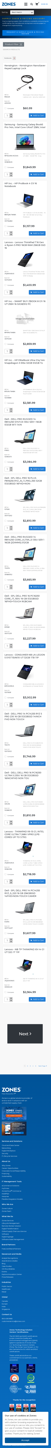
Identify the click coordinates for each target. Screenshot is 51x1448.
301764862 (8, 221)
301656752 (8, 574)
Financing (5, 1173)
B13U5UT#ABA (10, 391)
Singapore (6, 1309)
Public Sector (7, 1286)
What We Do (7, 1216)
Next (24, 1033)
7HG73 (7, 745)
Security (5, 1153)
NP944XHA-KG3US (11, 156)
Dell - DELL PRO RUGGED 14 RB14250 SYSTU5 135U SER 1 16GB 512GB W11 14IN (23, 422)
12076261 (8, 692)
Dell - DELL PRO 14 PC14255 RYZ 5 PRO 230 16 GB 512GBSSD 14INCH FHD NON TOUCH (23, 716)
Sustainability (7, 1176)
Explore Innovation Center (12, 1274)
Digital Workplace (8, 1151)
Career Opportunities (10, 1168)
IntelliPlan (5, 1194)
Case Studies (7, 1266)
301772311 (8, 633)
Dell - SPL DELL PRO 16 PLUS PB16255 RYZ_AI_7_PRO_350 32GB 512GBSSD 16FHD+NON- (23, 481)
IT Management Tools (11, 1181)
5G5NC (7, 922)
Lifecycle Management (10, 1223)
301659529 (8, 162)
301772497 (9, 928)
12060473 (8, 457)
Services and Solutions (12, 1141)
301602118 (8, 869)
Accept (25, 1440)
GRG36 (7, 804)
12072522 (8, 751)
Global (4, 1297)
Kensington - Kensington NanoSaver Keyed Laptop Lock (25, 67)
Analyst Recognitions (10, 1258)
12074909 (8, 280)
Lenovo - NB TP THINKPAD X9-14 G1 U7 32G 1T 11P (24, 951)
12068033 (8, 810)
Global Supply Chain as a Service (14, 1231)
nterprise (5, 1196)
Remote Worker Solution (11, 1226)
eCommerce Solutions (10, 1186)
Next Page (42, 1066)
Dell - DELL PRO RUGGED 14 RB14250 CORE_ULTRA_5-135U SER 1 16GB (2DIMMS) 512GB (24, 540)
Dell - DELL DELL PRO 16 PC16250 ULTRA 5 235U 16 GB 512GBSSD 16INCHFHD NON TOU (23, 775)
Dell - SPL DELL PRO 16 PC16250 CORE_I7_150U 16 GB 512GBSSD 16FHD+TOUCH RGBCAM (22, 599)
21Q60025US (9, 863)
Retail (4, 1292)
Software (5, 1234)
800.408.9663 (7, 1318)
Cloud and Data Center (10, 1145)
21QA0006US (9, 981)
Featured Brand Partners (11, 1249)
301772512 (8, 515)
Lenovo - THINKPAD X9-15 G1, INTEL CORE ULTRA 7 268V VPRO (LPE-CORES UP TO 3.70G (24, 834)
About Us (6, 1161)
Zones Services (8, 1220)
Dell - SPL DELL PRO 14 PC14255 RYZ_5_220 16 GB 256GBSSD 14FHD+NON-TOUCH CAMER (22, 893)
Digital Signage (7, 1237)
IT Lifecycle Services (9, 1156)
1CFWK (7, 509)
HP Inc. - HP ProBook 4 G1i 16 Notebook (21, 185)
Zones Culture (7, 1208)
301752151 (8, 339)
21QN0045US (9, 273)
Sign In (44, 4)
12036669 (8, 398)
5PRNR (7, 627)
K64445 (7, 97)
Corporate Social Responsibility (14, 1171)
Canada (5, 1301)
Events (4, 1272)
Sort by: (12, 12)
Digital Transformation (10, 1229)
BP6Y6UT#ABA (10, 332)
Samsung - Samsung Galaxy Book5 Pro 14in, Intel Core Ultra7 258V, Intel (25, 126)
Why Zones (6, 1165)
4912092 (8, 103)
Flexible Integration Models (12, 1199)
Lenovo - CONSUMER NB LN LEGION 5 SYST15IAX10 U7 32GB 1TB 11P (25, 656)
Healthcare (6, 1289)
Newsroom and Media (11, 1254)
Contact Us (7, 1314)
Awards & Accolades (9, 1261)
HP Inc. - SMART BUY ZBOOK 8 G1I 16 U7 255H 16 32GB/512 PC (25, 302)
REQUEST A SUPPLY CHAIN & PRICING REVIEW (25, 33)
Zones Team (6, 1211)
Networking (6, 1148)
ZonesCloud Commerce (11, 1191)
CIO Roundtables (8, 1269)
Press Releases (7, 1277)
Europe (4, 1304)
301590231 (8, 987)
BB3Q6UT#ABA (10, 215)
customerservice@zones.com (13, 1321)
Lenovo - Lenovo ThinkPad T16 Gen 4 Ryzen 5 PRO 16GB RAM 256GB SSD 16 (25, 245)
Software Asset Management (13, 1239)
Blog (3, 1263)
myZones (5, 1188)
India (3, 1306)
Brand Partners (8, 1245)
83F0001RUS (9, 686)
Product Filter (12, 44)
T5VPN (7, 568)
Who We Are (7, 1204)
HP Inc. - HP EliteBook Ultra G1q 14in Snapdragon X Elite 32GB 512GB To (25, 361)
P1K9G (7, 450)
